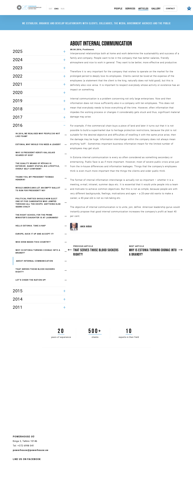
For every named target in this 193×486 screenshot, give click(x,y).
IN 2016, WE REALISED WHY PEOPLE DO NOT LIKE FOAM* (38, 135)
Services (130, 8)
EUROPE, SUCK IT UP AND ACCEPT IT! (35, 234)
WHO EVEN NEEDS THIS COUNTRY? (33, 242)
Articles (143, 8)
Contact (170, 9)
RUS (62, 9)
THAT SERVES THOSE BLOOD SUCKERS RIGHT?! (35, 270)
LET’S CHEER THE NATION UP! (31, 280)
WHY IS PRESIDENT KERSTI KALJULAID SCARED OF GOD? (35, 154)
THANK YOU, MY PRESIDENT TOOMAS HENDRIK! (35, 178)
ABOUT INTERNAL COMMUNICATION (34, 261)
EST (50, 9)
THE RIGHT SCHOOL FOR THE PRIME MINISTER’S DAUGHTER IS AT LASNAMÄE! (37, 216)
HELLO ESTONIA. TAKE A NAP (31, 226)
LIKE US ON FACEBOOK (27, 459)
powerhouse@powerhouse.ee (30, 450)
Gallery (155, 8)
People (118, 8)
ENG (56, 9)
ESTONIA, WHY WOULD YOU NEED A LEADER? (38, 144)
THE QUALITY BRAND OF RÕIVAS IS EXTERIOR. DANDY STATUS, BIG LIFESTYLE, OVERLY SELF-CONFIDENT (38, 166)
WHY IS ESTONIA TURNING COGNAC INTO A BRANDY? (38, 251)
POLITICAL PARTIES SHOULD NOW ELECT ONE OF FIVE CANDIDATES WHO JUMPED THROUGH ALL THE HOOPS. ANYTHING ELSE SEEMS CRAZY (38, 203)
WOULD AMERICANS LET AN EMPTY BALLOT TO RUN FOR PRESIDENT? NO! (38, 189)
